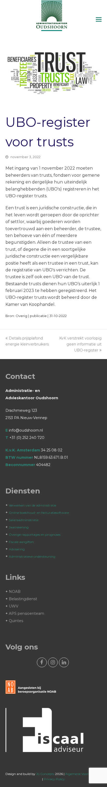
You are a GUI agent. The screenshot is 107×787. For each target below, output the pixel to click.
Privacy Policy (54, 779)
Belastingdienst (23, 599)
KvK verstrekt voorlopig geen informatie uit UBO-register (80, 344)
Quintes (16, 620)
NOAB (15, 591)
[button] (99, 19)
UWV (13, 606)
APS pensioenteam (26, 613)
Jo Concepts (45, 774)
